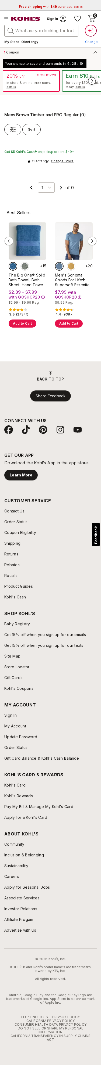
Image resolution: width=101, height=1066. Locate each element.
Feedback (96, 535)
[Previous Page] (31, 187)
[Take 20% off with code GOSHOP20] (31, 81)
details (11, 86)
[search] (11, 30)
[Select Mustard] (71, 266)
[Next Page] (61, 187)
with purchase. (50, 7)
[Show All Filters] (12, 129)
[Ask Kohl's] (91, 31)
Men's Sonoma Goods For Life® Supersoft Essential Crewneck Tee (72, 280)
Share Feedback (50, 396)
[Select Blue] (13, 266)
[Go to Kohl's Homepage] (25, 19)
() (22, 314)
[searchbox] (41, 31)
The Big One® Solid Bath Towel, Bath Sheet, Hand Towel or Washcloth (27, 280)
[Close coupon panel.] (94, 52)
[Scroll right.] (91, 81)
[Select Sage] (24, 266)
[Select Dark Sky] (59, 266)
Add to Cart (22, 323)
